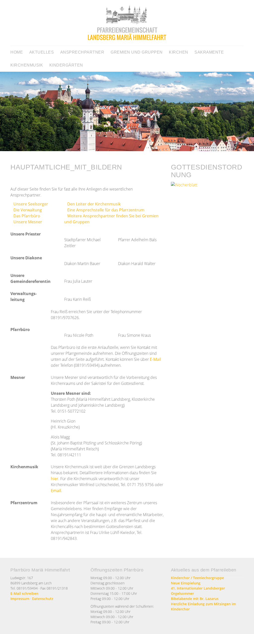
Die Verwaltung (27, 210)
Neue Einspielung (185, 583)
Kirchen (178, 52)
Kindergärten (66, 65)
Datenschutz (42, 598)
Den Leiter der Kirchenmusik (94, 204)
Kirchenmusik (26, 65)
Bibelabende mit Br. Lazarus (195, 598)
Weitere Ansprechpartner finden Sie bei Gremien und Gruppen (111, 219)
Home (16, 52)
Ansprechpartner (82, 52)
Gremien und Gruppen (137, 52)
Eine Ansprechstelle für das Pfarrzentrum (105, 210)
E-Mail (155, 359)
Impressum (19, 598)
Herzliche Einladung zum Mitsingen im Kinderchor (203, 606)
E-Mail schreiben (24, 593)
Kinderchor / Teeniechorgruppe (197, 577)
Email (56, 490)
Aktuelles (41, 52)
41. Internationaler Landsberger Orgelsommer (198, 591)
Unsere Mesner (27, 222)
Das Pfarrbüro (26, 216)
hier (54, 478)
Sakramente (209, 52)
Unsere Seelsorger (30, 204)
